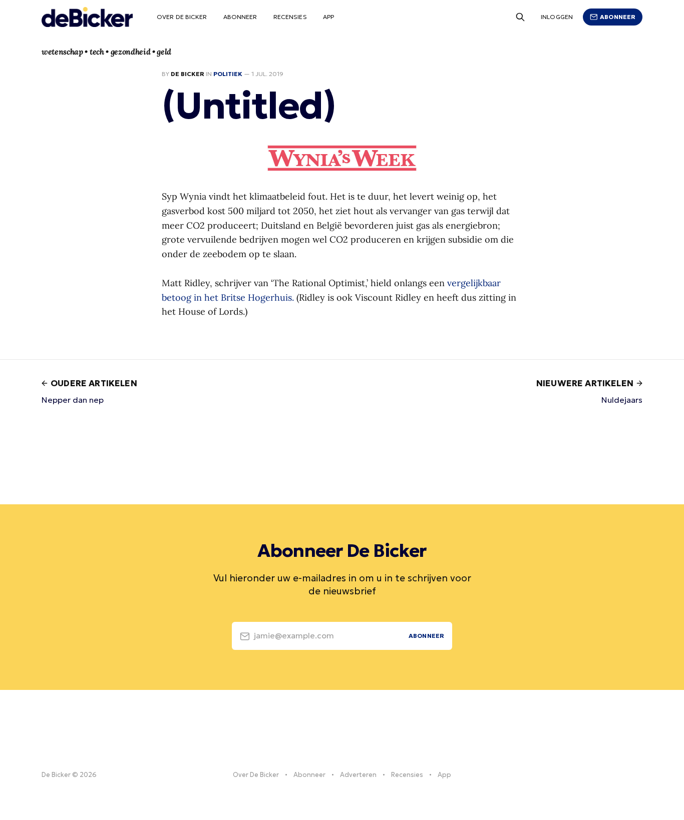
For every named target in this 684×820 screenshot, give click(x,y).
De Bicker (187, 74)
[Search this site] (520, 17)
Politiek (227, 74)
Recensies (290, 17)
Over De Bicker (182, 17)
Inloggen (557, 17)
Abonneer (240, 17)
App (328, 17)
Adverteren (358, 774)
